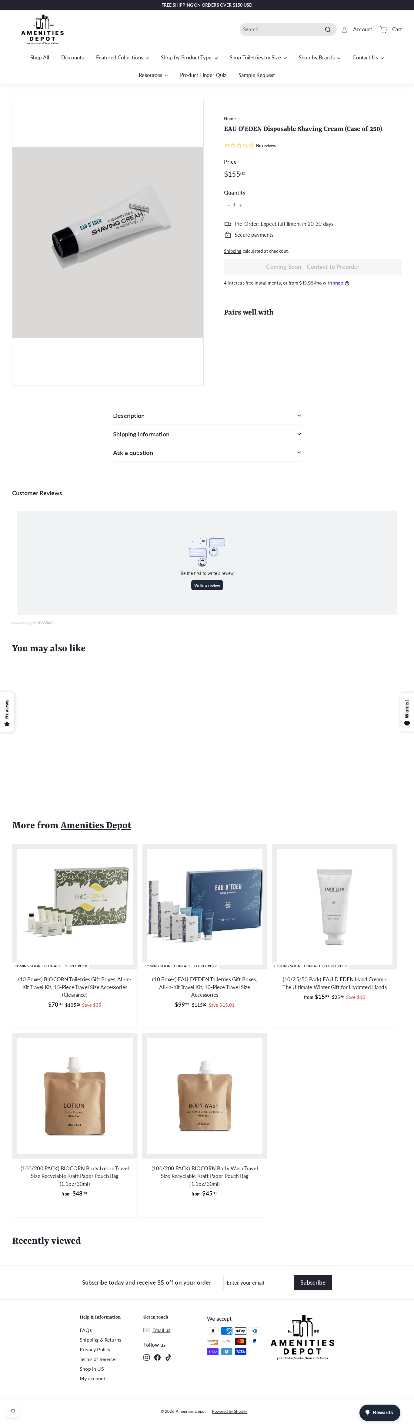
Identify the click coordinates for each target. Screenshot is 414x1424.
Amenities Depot (96, 826)
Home (230, 118)
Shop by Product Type (187, 57)
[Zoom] (107, 242)
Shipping (232, 251)
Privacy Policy (95, 1349)
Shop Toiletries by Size (256, 57)
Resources (151, 75)
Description (129, 415)
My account (93, 1378)
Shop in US (92, 1369)
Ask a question (133, 452)
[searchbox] (288, 29)
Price (230, 161)
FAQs (86, 1330)
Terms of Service (97, 1359)
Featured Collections (120, 57)
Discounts (72, 57)
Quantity (234, 192)
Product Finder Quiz (203, 75)
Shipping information (141, 434)
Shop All (39, 57)
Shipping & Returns (100, 1339)
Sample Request (257, 75)
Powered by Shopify (229, 1411)
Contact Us (365, 57)
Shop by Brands (317, 57)
